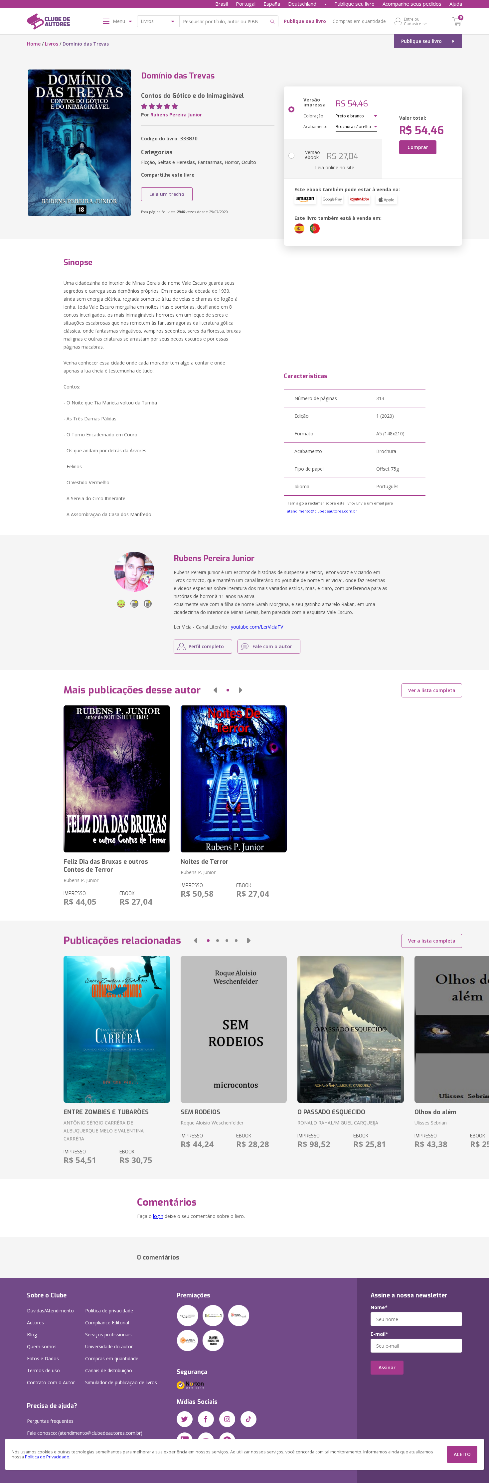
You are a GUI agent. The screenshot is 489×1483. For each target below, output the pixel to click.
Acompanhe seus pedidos (412, 3)
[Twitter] (185, 1419)
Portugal (245, 3)
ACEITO (462, 1454)
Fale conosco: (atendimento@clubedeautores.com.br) (84, 1433)
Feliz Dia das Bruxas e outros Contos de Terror (106, 866)
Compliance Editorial (107, 1322)
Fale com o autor (272, 646)
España (271, 3)
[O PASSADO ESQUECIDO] (350, 1029)
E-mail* (379, 1334)
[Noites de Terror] (234, 778)
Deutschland (302, 3)
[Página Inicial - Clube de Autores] (48, 22)
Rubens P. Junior (81, 880)
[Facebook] (206, 1419)
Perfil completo (206, 646)
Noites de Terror (205, 862)
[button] (215, 690)
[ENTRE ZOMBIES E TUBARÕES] (117, 1029)
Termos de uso (43, 1370)
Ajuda (455, 3)
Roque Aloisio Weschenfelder (212, 1122)
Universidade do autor (109, 1346)
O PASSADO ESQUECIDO (331, 1112)
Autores (35, 1322)
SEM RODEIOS (200, 1112)
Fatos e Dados (43, 1358)
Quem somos (42, 1346)
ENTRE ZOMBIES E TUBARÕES (106, 1112)
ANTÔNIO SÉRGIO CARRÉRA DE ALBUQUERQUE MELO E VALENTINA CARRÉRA (104, 1130)
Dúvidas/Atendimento (50, 1310)
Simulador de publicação (121, 1382)
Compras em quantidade (359, 21)
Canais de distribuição (108, 1370)
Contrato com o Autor (51, 1382)
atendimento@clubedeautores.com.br (322, 511)
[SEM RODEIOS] (234, 1029)
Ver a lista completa (431, 690)
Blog (32, 1334)
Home (34, 44)
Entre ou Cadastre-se (415, 21)
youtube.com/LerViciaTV (257, 627)
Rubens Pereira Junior (176, 114)
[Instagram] (227, 1419)
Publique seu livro (354, 3)
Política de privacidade (109, 1310)
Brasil (221, 3)
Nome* (379, 1307)
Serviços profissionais (108, 1334)
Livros (51, 44)
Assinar (387, 1367)
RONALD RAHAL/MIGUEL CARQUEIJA (337, 1122)
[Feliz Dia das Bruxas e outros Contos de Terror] (117, 778)
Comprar (418, 147)
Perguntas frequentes (50, 1421)
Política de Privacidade (47, 1457)
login (158, 1216)
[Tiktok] (248, 1419)
